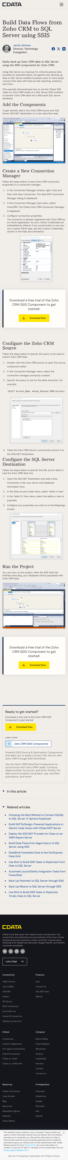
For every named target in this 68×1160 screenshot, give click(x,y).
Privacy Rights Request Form (16, 1150)
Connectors (8, 1039)
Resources (7, 1106)
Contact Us (41, 1073)
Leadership (41, 1058)
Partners (40, 1063)
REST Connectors (10, 1006)
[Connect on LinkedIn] (64, 49)
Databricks (41, 1096)
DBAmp (39, 996)
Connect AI (41, 986)
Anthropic (40, 1091)
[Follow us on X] (58, 49)
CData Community (11, 1091)
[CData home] (14, 4)
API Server (7, 1001)
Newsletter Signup (11, 1111)
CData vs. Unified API (12, 1063)
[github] (16, 951)
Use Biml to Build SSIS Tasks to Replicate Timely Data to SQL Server (33, 894)
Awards (39, 1054)
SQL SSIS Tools (42, 991)
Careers (39, 1068)
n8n (37, 1111)
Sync (38, 981)
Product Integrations (12, 1044)
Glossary (6, 1116)
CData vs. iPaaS (9, 1058)
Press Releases (43, 1044)
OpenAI (39, 1116)
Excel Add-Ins (9, 1011)
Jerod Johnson (22, 45)
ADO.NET (6, 991)
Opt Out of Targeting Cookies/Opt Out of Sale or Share (34, 1156)
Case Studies (8, 1096)
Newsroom (41, 1049)
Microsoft (40, 1106)
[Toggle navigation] (61, 4)
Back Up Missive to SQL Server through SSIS (35, 886)
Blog (4, 1101)
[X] (10, 951)
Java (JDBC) (8, 986)
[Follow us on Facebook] (53, 49)
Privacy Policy (31, 1145)
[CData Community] (22, 951)
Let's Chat (11, 961)
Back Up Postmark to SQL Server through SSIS (36, 880)
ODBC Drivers (8, 981)
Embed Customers (11, 1054)
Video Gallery (8, 1121)
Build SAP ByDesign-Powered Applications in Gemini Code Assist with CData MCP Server (36, 826)
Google (39, 1101)
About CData (42, 1039)
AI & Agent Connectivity (13, 1049)
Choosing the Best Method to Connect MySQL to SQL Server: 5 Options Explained (36, 816)
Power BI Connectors (12, 1016)
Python (5, 996)
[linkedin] (4, 951)
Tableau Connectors (11, 1021)
